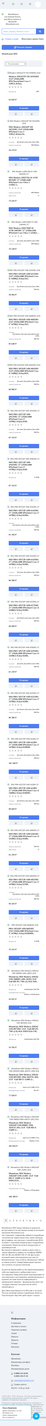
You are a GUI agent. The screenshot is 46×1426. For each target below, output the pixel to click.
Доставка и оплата (18, 1326)
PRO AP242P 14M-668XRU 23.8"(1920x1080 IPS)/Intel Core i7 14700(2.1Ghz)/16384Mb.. (23, 931)
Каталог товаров (24, 47)
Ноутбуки (15, 1365)
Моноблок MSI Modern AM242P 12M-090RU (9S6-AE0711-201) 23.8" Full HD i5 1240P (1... (22, 1126)
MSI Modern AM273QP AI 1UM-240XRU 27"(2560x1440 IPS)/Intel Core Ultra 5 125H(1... (24, 230)
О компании (16, 1323)
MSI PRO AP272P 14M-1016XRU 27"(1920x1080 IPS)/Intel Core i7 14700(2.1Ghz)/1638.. (20, 466)
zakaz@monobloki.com (24, 1380)
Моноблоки (16, 1359)
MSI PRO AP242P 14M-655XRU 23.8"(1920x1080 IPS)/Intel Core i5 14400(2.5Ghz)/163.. (24, 276)
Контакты (15, 1347)
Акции (14, 1333)
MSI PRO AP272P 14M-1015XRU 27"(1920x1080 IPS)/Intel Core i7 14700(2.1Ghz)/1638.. (20, 418)
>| (40, 1220)
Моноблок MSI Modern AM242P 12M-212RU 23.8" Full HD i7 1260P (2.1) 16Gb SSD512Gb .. (23, 1177)
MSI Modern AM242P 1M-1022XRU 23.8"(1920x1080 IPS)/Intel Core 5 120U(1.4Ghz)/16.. (21, 130)
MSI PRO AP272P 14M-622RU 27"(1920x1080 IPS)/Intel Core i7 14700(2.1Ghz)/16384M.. (24, 744)
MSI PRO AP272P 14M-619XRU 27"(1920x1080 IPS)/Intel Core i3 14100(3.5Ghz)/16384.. (24, 653)
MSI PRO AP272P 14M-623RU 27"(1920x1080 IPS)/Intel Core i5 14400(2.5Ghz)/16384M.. (24, 790)
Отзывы (14, 1343)
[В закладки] (31, 114)
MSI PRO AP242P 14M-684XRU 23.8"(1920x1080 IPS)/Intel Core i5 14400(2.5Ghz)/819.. (24, 371)
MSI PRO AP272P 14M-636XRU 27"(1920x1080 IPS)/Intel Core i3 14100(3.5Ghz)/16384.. (24, 836)
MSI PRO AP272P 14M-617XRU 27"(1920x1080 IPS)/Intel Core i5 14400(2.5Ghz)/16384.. (24, 607)
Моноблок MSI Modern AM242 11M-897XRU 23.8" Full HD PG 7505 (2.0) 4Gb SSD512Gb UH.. (23, 1028)
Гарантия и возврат (19, 1330)
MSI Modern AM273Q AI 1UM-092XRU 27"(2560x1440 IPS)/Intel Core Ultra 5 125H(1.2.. (23, 181)
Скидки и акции (12, 39)
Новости (14, 1337)
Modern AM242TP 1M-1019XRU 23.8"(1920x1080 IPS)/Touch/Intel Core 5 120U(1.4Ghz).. (24, 80)
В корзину (24, 108)
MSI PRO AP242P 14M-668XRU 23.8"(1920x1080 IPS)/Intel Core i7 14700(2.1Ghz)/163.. (24, 321)
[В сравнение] (16, 114)
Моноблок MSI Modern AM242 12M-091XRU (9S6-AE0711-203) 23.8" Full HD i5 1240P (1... (23, 1077)
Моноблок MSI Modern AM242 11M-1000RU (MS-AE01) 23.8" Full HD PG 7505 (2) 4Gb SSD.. (23, 979)
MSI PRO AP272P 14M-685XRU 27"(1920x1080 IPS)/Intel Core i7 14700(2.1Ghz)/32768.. (24, 881)
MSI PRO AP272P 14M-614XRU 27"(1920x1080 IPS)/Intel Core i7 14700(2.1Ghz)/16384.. (24, 512)
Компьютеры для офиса (20, 1362)
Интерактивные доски (20, 1369)
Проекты (14, 1340)
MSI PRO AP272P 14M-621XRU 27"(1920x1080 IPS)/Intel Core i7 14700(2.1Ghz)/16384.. (24, 699)
